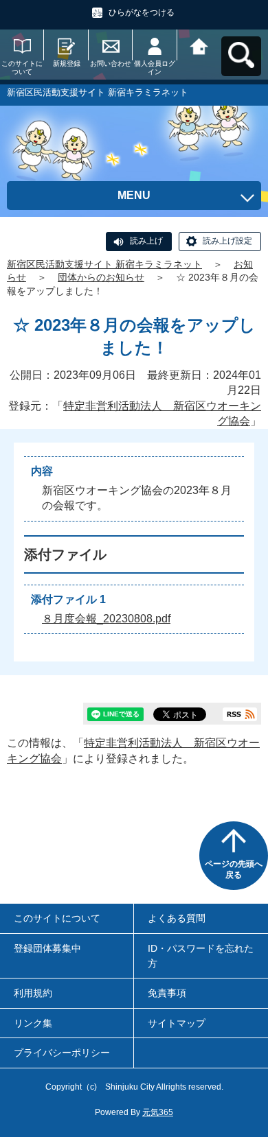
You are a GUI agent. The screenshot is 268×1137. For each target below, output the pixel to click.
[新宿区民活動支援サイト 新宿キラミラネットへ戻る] (199, 45)
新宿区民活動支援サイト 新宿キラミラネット (104, 264)
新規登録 (66, 63)
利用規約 (33, 992)
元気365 (157, 1112)
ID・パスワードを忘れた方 (201, 956)
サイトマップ (176, 1023)
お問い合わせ (110, 63)
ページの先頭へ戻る (234, 869)
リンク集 (33, 1023)
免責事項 (167, 992)
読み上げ (146, 241)
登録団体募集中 (47, 948)
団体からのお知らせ (101, 277)
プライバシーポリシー (62, 1052)
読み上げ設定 (227, 241)
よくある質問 (176, 918)
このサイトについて (22, 67)
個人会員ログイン (154, 67)
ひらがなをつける (142, 12)
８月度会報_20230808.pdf (106, 618)
